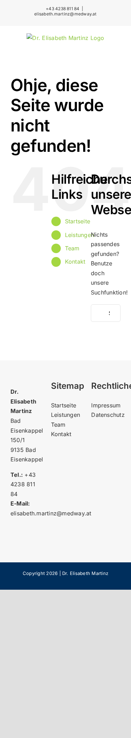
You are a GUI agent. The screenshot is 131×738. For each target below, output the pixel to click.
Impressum (106, 405)
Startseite (77, 221)
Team (72, 248)
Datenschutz (108, 414)
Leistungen (79, 234)
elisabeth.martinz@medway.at (65, 13)
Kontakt (75, 261)
